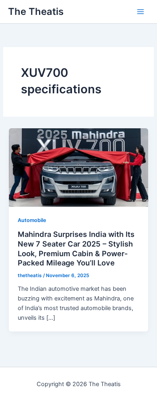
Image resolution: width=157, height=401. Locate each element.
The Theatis (36, 11)
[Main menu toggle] (140, 11)
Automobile (32, 220)
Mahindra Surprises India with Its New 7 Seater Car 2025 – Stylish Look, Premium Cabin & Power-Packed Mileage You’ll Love (76, 248)
